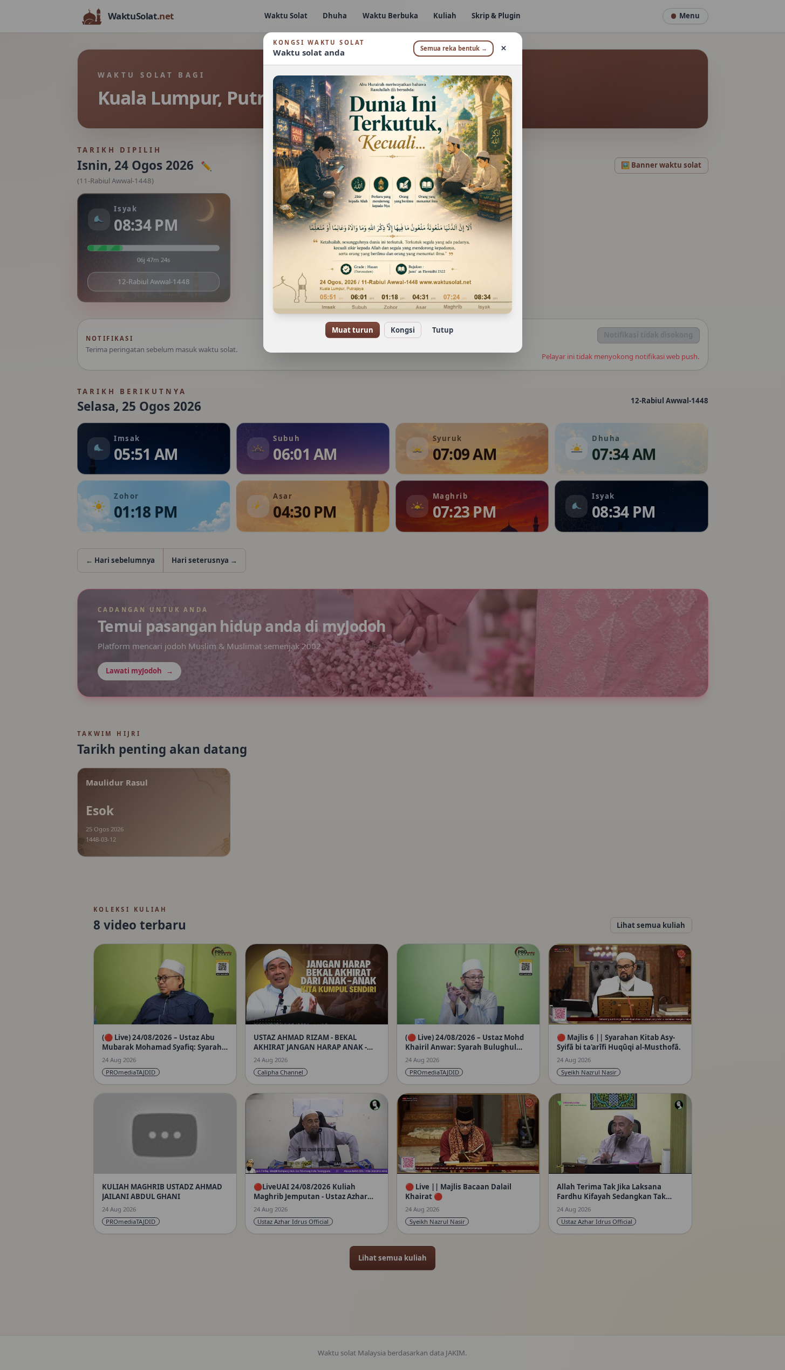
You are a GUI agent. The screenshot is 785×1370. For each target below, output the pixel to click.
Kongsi (403, 330)
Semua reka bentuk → (453, 48)
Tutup (442, 330)
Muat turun (352, 330)
